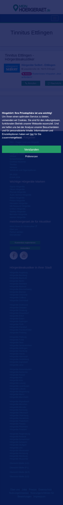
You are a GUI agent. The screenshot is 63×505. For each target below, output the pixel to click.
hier (32, 134)
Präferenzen (31, 156)
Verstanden (31, 149)
